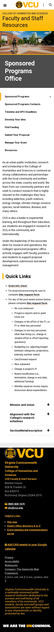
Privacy (9, 557)
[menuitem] (27, 123)
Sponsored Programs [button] (17, 96)
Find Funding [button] (12, 127)
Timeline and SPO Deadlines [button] (21, 111)
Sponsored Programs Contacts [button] (22, 104)
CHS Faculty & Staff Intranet (21, 479)
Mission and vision (22, 405)
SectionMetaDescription (26, 430)
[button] (50, 97)
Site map (12, 522)
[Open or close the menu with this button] (5, 5)
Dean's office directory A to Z (23, 526)
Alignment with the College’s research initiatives (22, 418)
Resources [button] (11, 150)
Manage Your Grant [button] (16, 142)
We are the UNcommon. (27, 626)
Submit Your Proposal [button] (17, 135)
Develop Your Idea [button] (15, 119)
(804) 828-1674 (16, 504)
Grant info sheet (17, 285)
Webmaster (11, 565)
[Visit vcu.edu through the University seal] (27, 454)
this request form (29, 294)
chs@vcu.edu (15, 507)
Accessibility (12, 561)
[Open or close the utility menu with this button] (43, 5)
